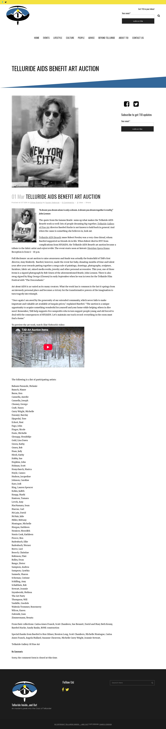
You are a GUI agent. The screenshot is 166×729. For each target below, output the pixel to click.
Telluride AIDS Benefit (50, 237)
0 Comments (68, 202)
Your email (126, 13)
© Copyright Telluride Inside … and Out (71, 724)
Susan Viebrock (52, 202)
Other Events (36, 202)
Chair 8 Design (105, 724)
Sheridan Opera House (98, 248)
